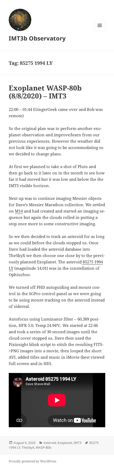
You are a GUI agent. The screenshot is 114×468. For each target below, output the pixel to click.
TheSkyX (28, 447)
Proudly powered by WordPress (32, 461)
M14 (19, 211)
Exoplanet (65, 442)
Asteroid (49, 442)
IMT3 (77, 442)
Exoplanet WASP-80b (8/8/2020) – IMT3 (45, 92)
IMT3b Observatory (37, 38)
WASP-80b (43, 447)
